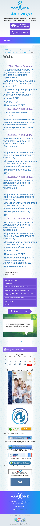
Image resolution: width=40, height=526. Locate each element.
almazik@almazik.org (21, 509)
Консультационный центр (14, 298)
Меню (9, 40)
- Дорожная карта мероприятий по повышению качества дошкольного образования (20, 92)
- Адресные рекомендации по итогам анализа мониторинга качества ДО (19, 83)
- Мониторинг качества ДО (17, 169)
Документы (9, 283)
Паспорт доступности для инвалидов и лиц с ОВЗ (20, 294)
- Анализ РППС (8, 116)
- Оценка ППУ (10, 101)
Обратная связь (11, 273)
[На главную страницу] (20, 5)
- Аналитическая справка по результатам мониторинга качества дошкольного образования (18, 73)
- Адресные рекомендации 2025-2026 (15, 112)
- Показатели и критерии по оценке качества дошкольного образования (18, 128)
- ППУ (6, 173)
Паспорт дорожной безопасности (17, 290)
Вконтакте (9, 301)
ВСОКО (7, 304)
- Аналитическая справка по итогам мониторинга (19, 119)
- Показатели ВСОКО (14, 105)
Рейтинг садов (19, 311)
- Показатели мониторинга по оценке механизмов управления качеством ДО (18, 260)
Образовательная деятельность (16, 287)
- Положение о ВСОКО (15, 266)
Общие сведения (11, 280)
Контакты (9, 274)
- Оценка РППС (11, 98)
